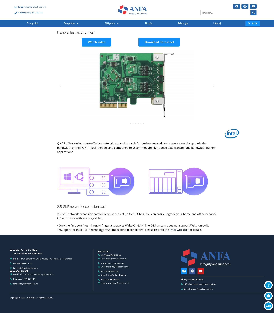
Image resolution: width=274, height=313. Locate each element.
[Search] (253, 12)
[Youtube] (201, 271)
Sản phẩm (69, 23)
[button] (60, 85)
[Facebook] (192, 271)
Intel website (179, 230)
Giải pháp (110, 23)
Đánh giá (183, 23)
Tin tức (148, 23)
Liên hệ (217, 23)
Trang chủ (32, 23)
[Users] (184, 271)
